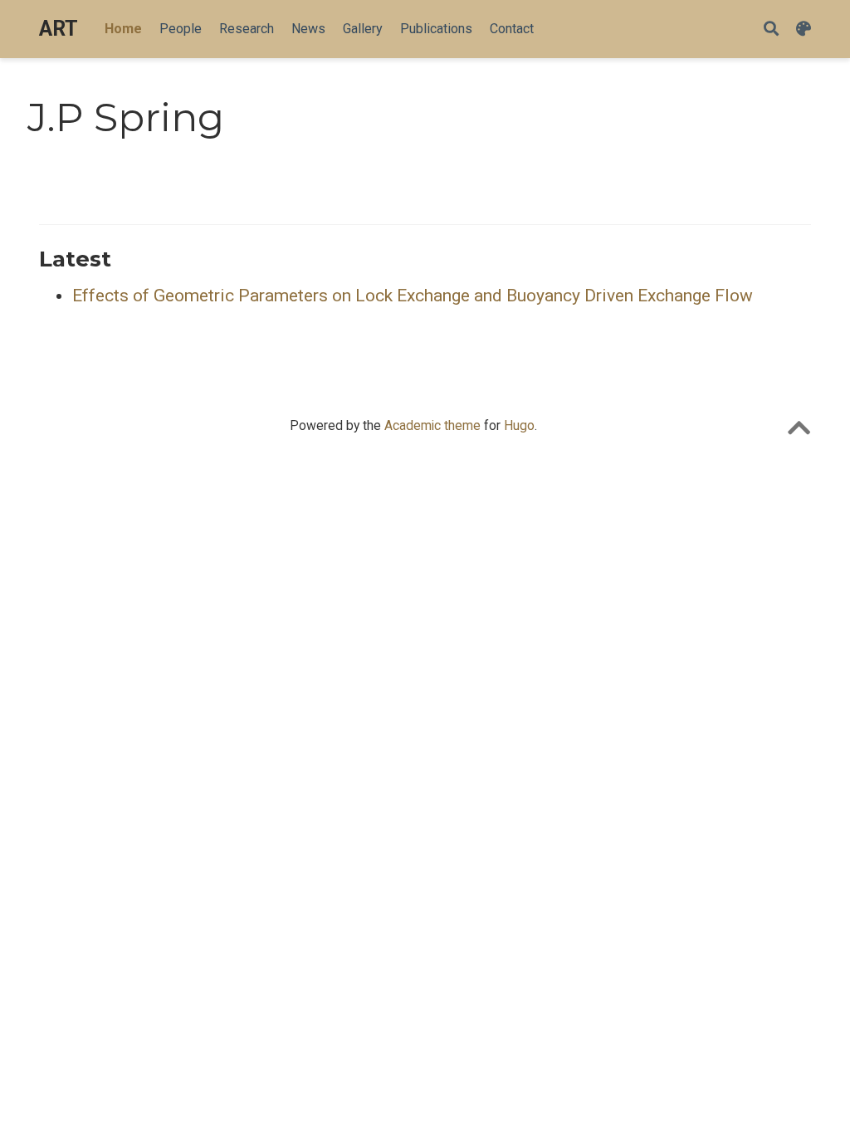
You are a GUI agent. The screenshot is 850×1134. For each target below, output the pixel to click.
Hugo (519, 425)
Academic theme (432, 425)
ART (58, 29)
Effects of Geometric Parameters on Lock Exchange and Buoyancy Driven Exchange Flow (412, 295)
